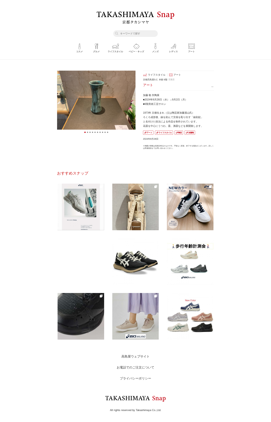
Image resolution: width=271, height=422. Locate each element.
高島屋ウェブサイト (135, 356)
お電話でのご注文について (135, 367)
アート (149, 133)
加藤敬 (191, 133)
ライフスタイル (165, 133)
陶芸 (180, 133)
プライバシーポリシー (135, 378)
